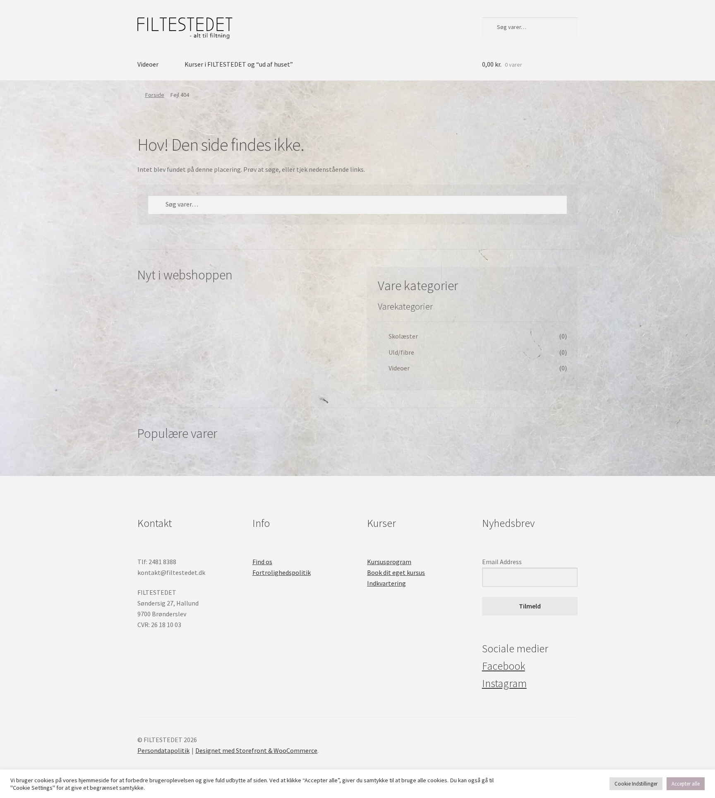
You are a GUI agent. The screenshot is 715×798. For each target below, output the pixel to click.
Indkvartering (386, 583)
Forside (154, 95)
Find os (262, 562)
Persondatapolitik (163, 750)
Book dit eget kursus (396, 572)
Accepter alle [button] (686, 783)
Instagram (504, 683)
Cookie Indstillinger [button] (635, 783)
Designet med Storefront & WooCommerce (256, 750)
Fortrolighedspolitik (281, 572)
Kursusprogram (389, 562)
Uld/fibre (401, 352)
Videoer (147, 64)
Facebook (503, 666)
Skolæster (403, 336)
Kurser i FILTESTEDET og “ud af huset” (239, 64)
